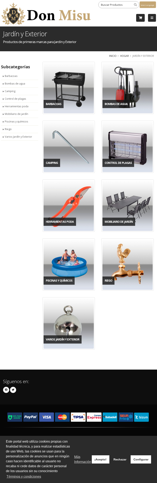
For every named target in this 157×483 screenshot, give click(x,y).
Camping (10, 91)
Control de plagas (15, 98)
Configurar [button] (140, 459)
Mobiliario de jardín (16, 114)
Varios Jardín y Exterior (18, 136)
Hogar (124, 55)
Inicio (113, 55)
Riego (8, 129)
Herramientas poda (16, 106)
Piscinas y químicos (16, 121)
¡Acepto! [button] (100, 459)
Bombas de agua (15, 83)
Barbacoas (11, 76)
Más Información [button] (82, 459)
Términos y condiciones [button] (24, 476)
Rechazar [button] (119, 459)
